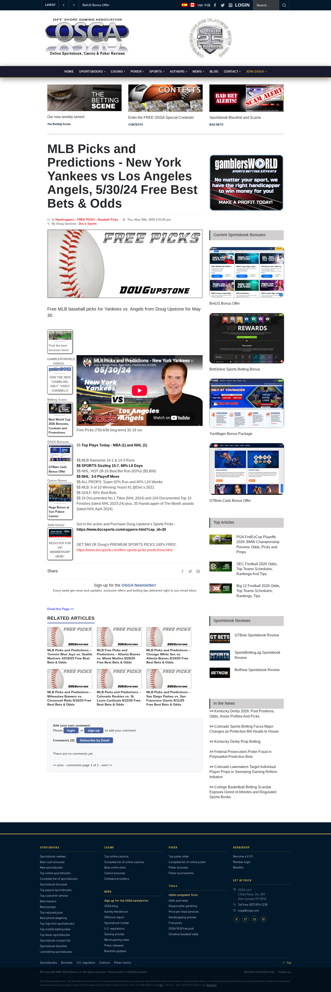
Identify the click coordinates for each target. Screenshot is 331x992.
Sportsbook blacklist (53, 946)
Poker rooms (122, 962)
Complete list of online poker (187, 862)
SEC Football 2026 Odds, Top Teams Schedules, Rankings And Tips (256, 569)
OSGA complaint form (183, 895)
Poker (136, 71)
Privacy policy (115, 971)
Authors (177, 71)
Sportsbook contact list (55, 940)
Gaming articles (114, 934)
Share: (53, 571)
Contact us (284, 971)
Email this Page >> (60, 609)
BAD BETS (216, 124)
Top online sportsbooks (55, 873)
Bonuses (67, 962)
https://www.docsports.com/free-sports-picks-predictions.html (124, 550)
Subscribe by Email (94, 740)
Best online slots (115, 867)
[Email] (254, 919)
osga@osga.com (248, 910)
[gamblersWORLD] (246, 210)
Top (288, 962)
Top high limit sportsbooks (57, 923)
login (71, 730)
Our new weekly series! (65, 117)
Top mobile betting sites (55, 929)
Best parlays (48, 907)
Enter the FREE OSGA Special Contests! (161, 117)
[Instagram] (263, 919)
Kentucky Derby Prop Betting (237, 741)
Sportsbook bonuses (53, 884)
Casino (117, 71)
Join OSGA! (255, 71)
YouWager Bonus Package (230, 434)
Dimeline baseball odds (183, 934)
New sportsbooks (51, 867)
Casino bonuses (114, 873)
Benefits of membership (259, 971)
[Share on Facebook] (182, 571)
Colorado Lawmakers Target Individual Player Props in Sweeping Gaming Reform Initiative (243, 772)
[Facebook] (236, 919)
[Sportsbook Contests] (165, 98)
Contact (231, 71)
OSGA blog (111, 906)
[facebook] (214, 5)
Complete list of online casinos (124, 862)
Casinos (104, 962)
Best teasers (48, 901)
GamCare (211, 984)
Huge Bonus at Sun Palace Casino (59, 512)
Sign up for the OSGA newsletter (126, 900)
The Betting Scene (59, 124)
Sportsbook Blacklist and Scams (235, 117)
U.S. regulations (114, 928)
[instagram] (230, 5)
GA (161, 984)
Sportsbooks (91, 71)
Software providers (116, 878)
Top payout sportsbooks (56, 890)
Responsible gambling (183, 906)
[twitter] (222, 5)
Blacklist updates (115, 951)
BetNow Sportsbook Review (257, 670)
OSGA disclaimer (137, 971)
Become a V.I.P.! (243, 856)
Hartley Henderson (116, 911)
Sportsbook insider (116, 923)
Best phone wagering (53, 918)
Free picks (175, 923)
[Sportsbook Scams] (246, 98)
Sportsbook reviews (53, 856)
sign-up (94, 730)
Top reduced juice (51, 912)
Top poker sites (179, 856)
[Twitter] (245, 919)
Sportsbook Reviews (231, 620)
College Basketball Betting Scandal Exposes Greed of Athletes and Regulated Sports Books (242, 792)
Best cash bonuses (52, 862)
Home (69, 71)
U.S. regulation (86, 962)
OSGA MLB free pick (181, 928)
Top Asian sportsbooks (55, 935)
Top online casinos (116, 856)
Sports (155, 71)
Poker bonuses (178, 867)
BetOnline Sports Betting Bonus (234, 369)
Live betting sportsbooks (56, 951)
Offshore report (114, 917)
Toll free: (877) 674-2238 (253, 904)
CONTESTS (135, 124)
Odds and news (178, 900)
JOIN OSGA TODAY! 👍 (99, 5)
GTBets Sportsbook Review (257, 635)
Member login (241, 862)
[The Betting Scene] (84, 94)
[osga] (87, 56)
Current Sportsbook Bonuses (239, 235)
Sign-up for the (125, 585)
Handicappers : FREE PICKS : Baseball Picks (86, 219)
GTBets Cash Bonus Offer (230, 501)
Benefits (238, 867)
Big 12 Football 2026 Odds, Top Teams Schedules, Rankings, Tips (258, 591)
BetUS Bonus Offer (224, 303)
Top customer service (54, 895)
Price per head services (184, 911)
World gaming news (116, 940)
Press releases (114, 945)
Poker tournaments (181, 873)
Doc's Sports (88, 223)
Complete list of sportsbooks (59, 878)
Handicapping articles (182, 917)
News (197, 71)
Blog (214, 71)
